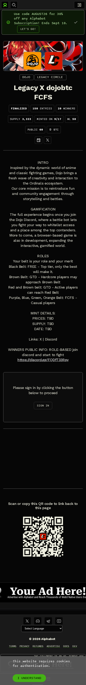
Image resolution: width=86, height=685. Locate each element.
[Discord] (37, 621)
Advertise (53, 646)
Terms (12, 646)
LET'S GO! (28, 29)
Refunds (38, 646)
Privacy (24, 646)
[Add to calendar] (38, 140)
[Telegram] (48, 621)
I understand (29, 678)
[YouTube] (59, 621)
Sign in (43, 405)
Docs (66, 646)
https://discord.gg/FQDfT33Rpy (43, 360)
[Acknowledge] (75, 22)
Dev (74, 646)
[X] (47, 140)
